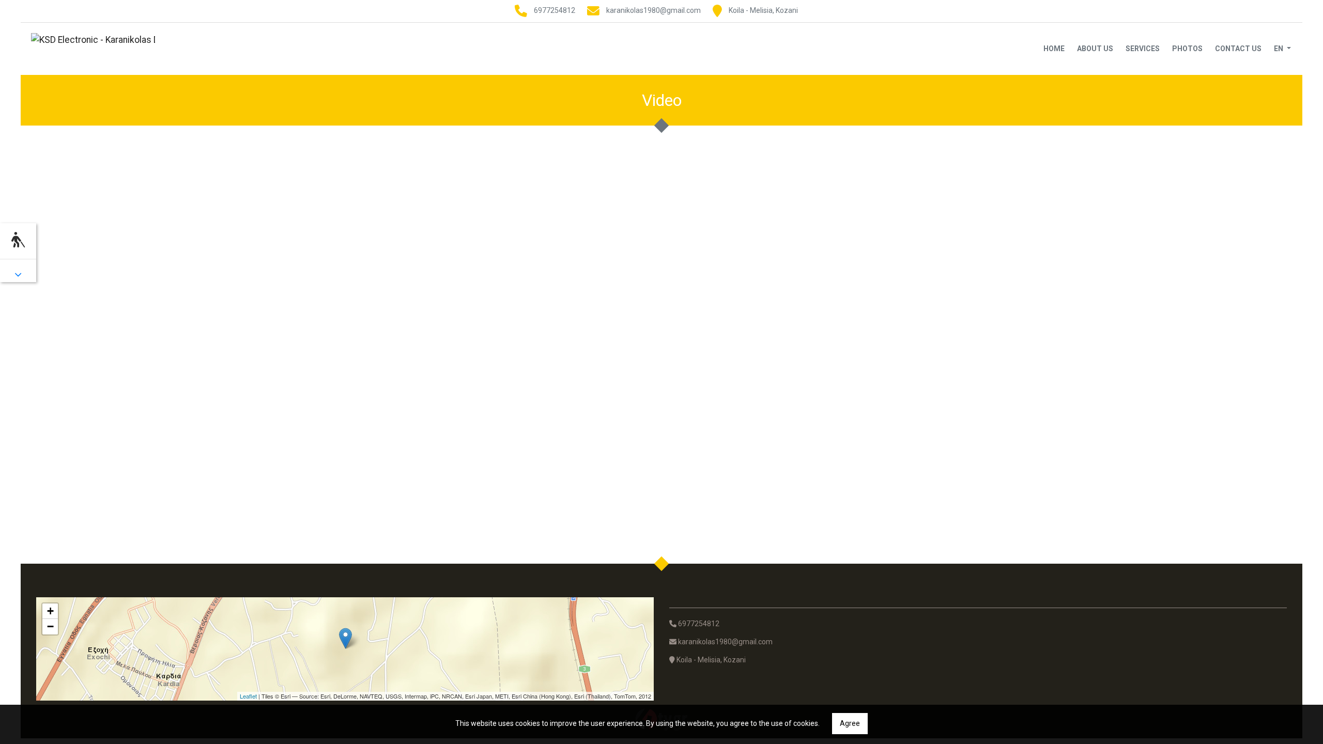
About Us (1095, 48)
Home (1054, 48)
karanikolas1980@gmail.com (653, 10)
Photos (1187, 48)
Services (1143, 48)
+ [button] (50, 611)
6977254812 (554, 10)
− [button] (50, 626)
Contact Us (1238, 48)
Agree (850, 723)
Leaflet (248, 696)
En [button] (1279, 48)
